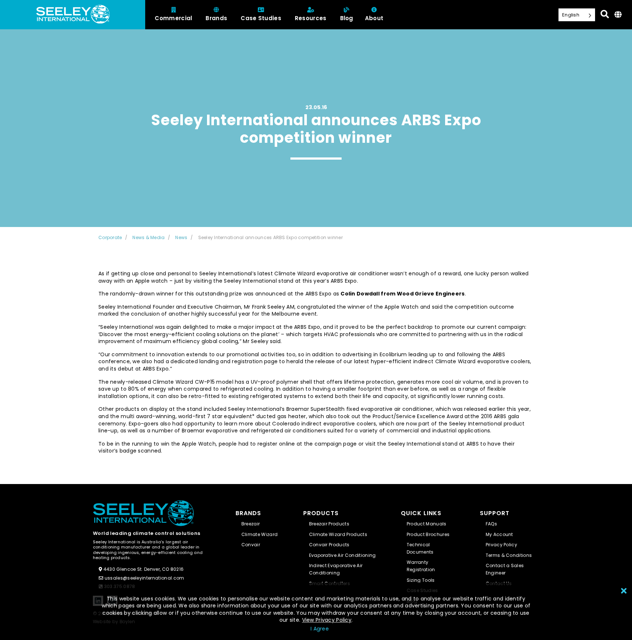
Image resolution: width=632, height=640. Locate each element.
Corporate (110, 237)
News (181, 237)
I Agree (320, 628)
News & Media (148, 237)
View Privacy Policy (326, 620)
